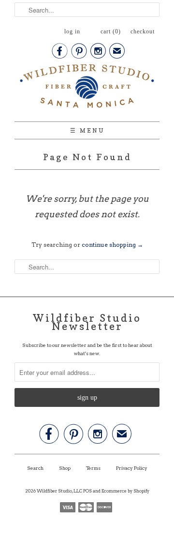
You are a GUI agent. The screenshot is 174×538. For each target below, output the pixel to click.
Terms (93, 468)
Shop (65, 468)
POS (87, 490)
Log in (72, 31)
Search (35, 468)
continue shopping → (112, 244)
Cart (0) (111, 31)
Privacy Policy (131, 468)
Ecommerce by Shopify (125, 490)
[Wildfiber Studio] (87, 88)
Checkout (142, 31)
